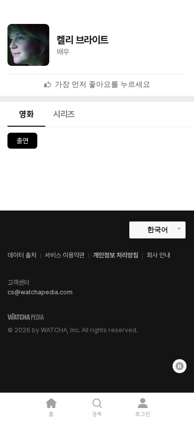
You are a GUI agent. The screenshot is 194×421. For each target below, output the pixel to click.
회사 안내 (158, 255)
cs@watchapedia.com (40, 292)
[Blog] (180, 366)
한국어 (157, 229)
